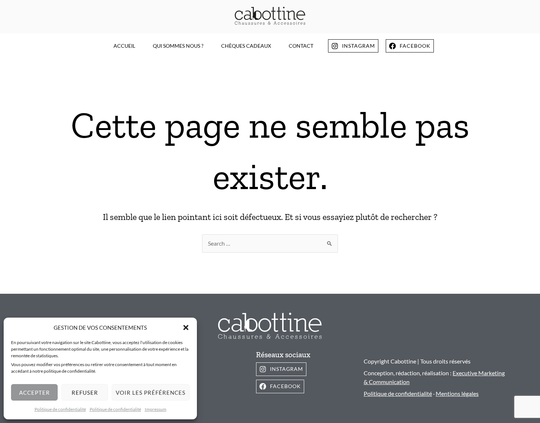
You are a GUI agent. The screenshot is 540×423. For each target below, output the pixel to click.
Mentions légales (457, 393)
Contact (301, 46)
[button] (186, 327)
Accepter (34, 392)
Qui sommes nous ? (178, 46)
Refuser (85, 392)
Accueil (124, 46)
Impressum (155, 409)
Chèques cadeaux (246, 46)
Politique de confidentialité (60, 409)
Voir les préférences (151, 392)
